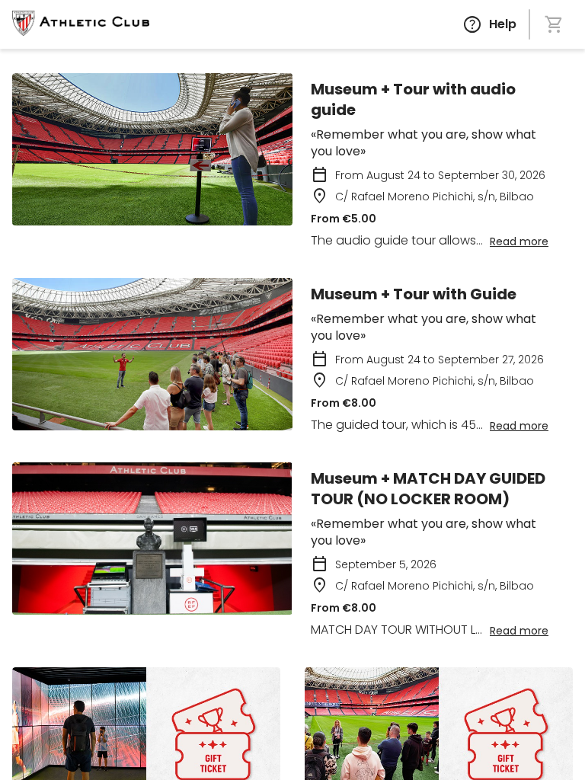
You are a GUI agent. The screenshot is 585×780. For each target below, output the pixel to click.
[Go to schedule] (80, 24)
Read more (519, 241)
